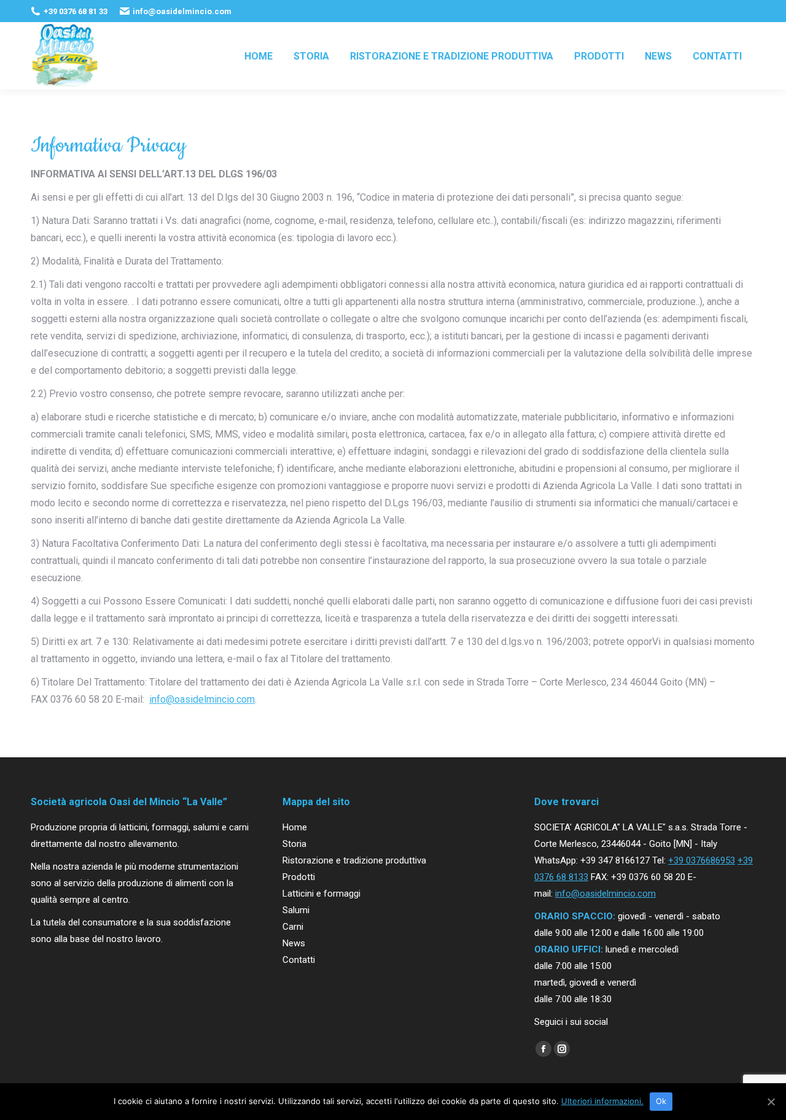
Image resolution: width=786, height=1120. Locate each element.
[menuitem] (258, 56)
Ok (661, 1101)
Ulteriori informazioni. (602, 1101)
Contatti (298, 959)
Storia (294, 843)
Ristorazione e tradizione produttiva (354, 860)
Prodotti (298, 876)
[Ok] (771, 1101)
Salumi (295, 910)
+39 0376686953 (701, 860)
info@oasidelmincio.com (202, 699)
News (293, 943)
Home (294, 827)
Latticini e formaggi (321, 893)
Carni (292, 926)
